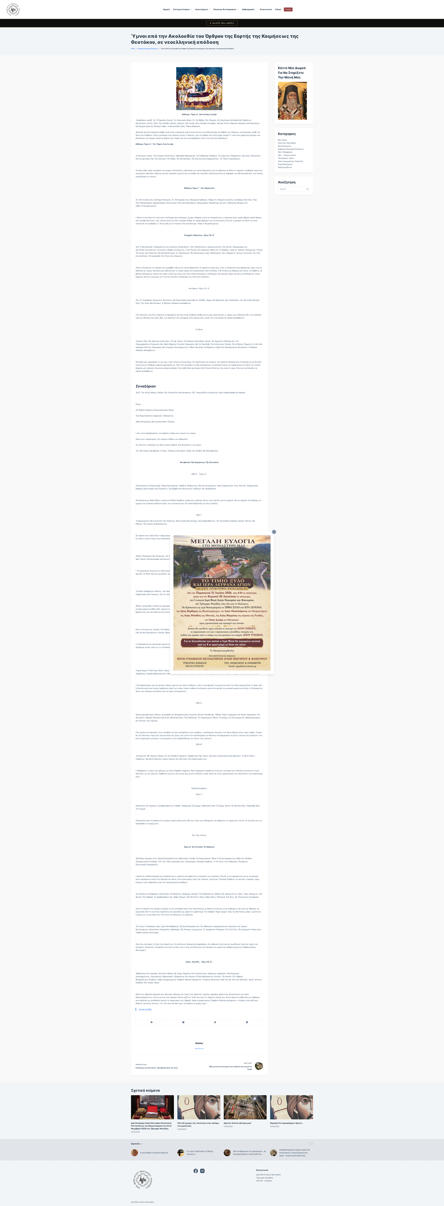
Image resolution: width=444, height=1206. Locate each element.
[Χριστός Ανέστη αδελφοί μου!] (245, 1107)
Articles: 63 (199, 1048)
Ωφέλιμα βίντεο (285, 167)
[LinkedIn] (247, 1022)
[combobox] (291, 189)
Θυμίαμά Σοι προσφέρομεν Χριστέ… (286, 1123)
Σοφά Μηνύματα (285, 164)
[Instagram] (202, 1171)
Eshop (278, 9)
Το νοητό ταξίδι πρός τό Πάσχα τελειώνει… (200, 1152)
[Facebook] (152, 1022)
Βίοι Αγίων (282, 140)
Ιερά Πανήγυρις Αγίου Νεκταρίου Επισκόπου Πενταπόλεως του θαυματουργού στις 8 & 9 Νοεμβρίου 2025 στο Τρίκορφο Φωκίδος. (151, 1126)
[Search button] (307, 189)
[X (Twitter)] (183, 1022)
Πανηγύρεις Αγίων (286, 158)
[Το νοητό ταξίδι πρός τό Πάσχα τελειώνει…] (180, 1152)
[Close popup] (274, 531)
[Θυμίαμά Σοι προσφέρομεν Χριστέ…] (291, 1107)
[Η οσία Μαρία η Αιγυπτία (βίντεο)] (134, 1152)
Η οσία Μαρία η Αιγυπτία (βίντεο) (154, 1153)
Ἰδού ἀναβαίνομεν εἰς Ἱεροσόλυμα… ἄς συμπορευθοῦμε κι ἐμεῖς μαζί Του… (249, 1152)
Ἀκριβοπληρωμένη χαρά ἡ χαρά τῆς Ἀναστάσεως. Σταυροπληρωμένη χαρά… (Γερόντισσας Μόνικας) (294, 1153)
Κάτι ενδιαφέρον (285, 152)
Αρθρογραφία (248, 9)
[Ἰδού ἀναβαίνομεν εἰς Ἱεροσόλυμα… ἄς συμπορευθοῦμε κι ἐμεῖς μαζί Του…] (227, 1152)
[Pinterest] (215, 1022)
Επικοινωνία (266, 9)
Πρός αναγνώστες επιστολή (290, 161)
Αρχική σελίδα (145, 1009)
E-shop (288, 9)
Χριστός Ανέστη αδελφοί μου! (237, 1123)
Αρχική (166, 9)
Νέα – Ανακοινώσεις (287, 155)
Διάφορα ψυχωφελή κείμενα (290, 149)
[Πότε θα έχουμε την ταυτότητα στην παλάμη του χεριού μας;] (198, 1107)
